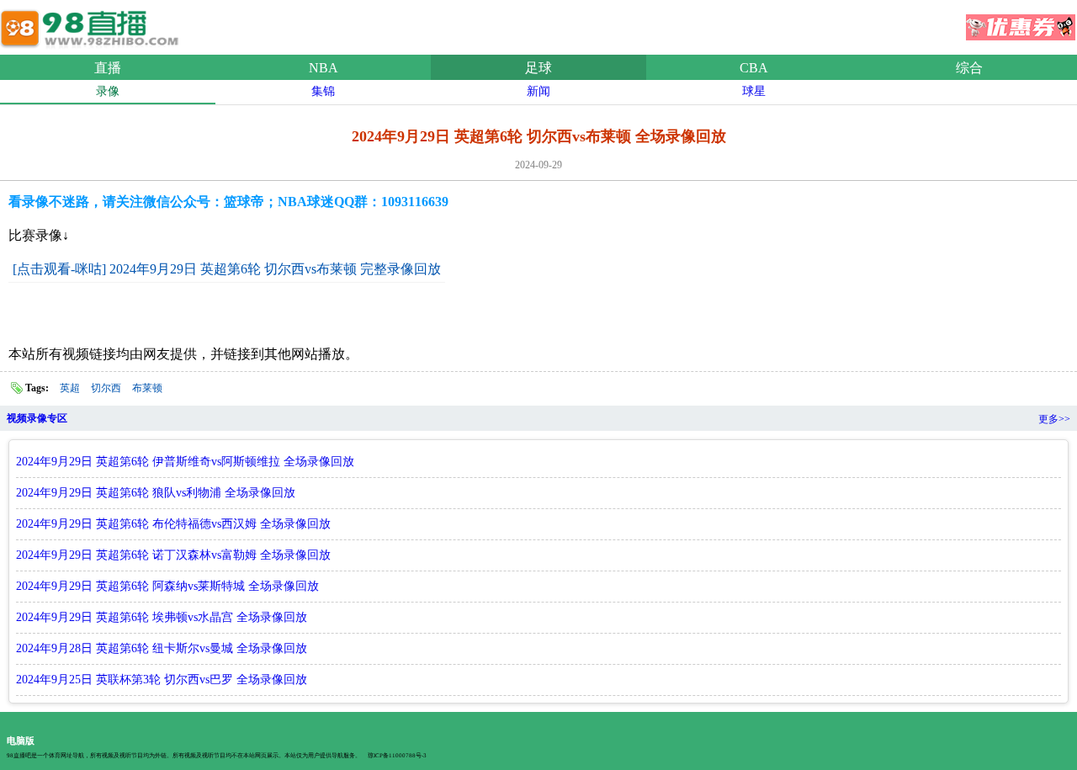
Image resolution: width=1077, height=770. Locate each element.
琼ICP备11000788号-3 (397, 755)
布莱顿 (147, 388)
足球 (538, 68)
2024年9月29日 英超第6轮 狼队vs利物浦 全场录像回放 (155, 492)
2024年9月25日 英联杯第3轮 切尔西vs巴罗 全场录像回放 (161, 679)
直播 (107, 68)
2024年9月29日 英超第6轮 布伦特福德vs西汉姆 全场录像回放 (173, 524)
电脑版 (20, 740)
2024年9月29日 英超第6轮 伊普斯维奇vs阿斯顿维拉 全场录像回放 (185, 461)
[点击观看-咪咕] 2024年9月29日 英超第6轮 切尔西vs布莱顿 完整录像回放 (227, 269)
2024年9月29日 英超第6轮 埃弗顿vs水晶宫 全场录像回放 (161, 617)
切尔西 (106, 388)
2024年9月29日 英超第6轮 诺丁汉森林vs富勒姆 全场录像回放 (173, 555)
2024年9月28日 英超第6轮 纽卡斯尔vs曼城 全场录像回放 (161, 648)
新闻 (538, 91)
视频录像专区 (37, 418)
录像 (107, 91)
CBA (754, 68)
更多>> (1054, 419)
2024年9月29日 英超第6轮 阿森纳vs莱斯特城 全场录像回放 (167, 586)
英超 (70, 388)
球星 (754, 91)
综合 (969, 68)
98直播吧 (92, 24)
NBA (323, 68)
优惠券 (1020, 21)
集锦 (323, 91)
